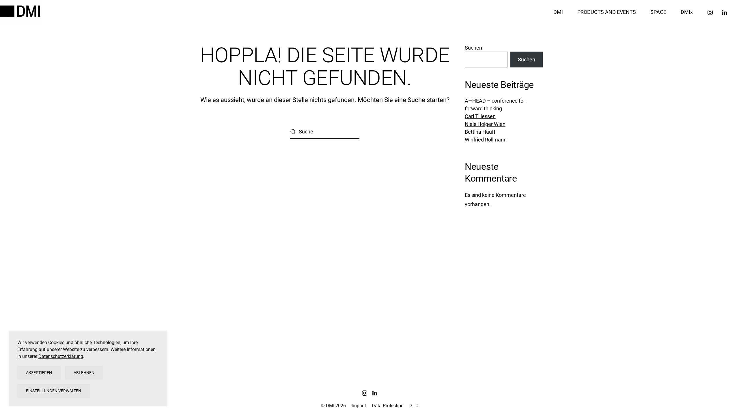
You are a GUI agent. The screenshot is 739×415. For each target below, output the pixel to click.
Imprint (359, 405)
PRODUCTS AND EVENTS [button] (606, 12)
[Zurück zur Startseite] (21, 12)
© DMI (333, 405)
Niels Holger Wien (485, 124)
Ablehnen (84, 372)
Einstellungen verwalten (53, 390)
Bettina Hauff (480, 132)
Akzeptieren (39, 372)
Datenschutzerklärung (60, 356)
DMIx (687, 12)
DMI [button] (558, 12)
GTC (413, 405)
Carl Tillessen (480, 116)
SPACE (658, 12)
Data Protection (388, 405)
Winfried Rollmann (486, 140)
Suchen (473, 48)
